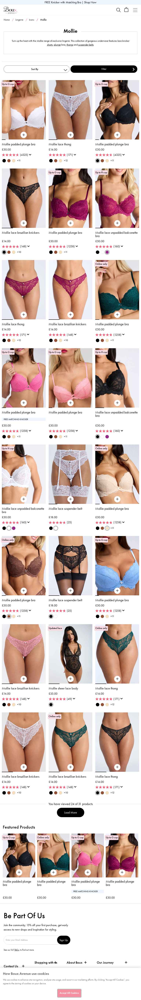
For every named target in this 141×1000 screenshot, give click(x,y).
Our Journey (105, 963)
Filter (104, 69)
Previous (5, 862)
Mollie (123, 27)
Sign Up (63, 940)
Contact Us (11, 966)
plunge (57, 44)
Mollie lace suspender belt (65, 508)
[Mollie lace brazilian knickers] (23, 223)
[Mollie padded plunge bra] (23, 135)
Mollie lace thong (60, 144)
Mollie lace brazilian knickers (20, 232)
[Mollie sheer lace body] (70, 679)
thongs (70, 44)
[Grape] (107, 252)
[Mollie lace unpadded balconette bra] (117, 223)
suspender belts (86, 44)
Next (135, 862)
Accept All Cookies (69, 993)
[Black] (4, 160)
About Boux (74, 963)
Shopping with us (46, 962)
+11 (19, 160)
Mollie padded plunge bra (18, 144)
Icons (31, 19)
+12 (66, 160)
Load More (70, 812)
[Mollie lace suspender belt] (70, 499)
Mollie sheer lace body (63, 688)
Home (7, 19)
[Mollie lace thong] (70, 135)
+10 (19, 252)
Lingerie (19, 19)
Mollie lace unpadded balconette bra (116, 234)
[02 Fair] (13, 160)
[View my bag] (126, 11)
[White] (102, 252)
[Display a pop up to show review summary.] (31, 156)
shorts (50, 44)
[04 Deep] (9, 160)
